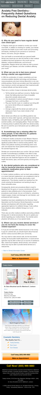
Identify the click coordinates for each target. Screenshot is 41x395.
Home (2, 2)
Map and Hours (34, 2)
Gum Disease (14, 348)
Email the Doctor (15, 304)
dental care (14, 187)
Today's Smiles (9, 2)
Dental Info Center (18, 6)
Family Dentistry (14, 342)
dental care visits (20, 64)
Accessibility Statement (17, 387)
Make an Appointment (20, 258)
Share (5, 289)
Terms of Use (27, 387)
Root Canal (13, 345)
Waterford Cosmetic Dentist (9, 370)
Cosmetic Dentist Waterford (25, 370)
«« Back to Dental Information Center (13, 251)
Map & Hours (27, 301)
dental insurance (24, 230)
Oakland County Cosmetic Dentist (22, 375)
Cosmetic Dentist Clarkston (20, 371)
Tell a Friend (27, 304)
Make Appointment (15, 301)
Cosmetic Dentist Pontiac (17, 373)
